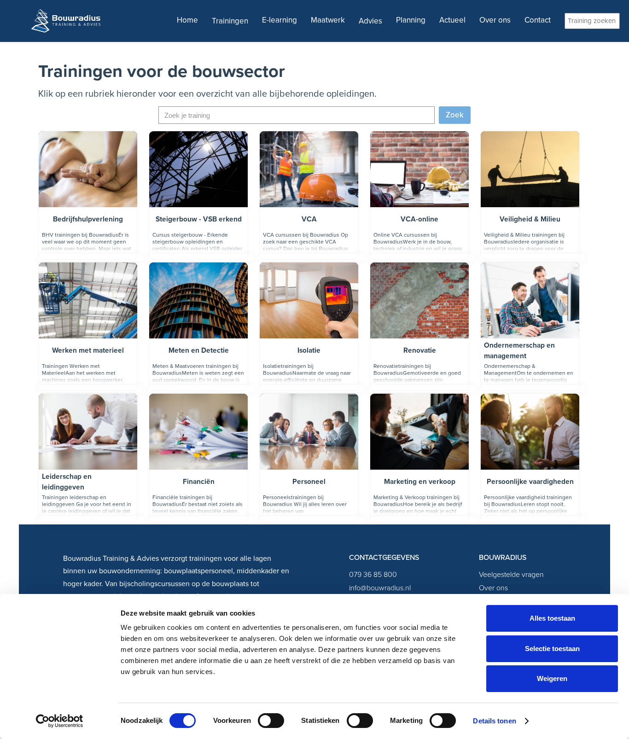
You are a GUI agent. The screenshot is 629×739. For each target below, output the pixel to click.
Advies (370, 21)
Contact (537, 20)
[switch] (271, 720)
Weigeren (552, 678)
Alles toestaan (552, 618)
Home (187, 20)
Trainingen (230, 21)
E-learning (279, 20)
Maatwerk (328, 20)
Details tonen (494, 721)
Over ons (495, 20)
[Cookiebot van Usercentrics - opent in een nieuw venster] (59, 721)
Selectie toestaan (552, 648)
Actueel (452, 20)
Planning (410, 20)
